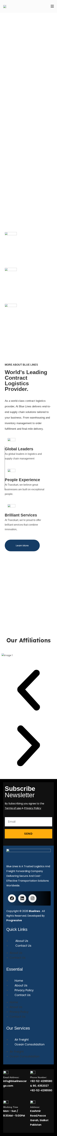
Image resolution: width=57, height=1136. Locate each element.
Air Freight (22, 1040)
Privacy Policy (24, 990)
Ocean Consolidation (29, 1044)
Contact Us (23, 946)
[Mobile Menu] (52, 6)
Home (19, 981)
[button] (28, 691)
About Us (21, 941)
